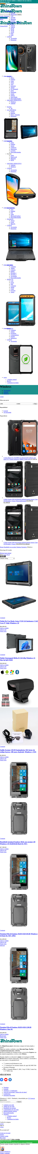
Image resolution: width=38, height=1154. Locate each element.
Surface (13, 95)
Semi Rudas (14, 97)
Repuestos (13, 40)
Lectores (13, 150)
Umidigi (13, 21)
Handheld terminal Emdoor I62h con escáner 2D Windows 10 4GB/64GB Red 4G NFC (17, 843)
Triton (12, 82)
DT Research (14, 89)
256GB (13, 25)
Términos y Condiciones (10, 1090)
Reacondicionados (16, 22)
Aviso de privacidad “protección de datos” (15, 1092)
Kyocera (13, 290)
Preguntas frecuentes (9, 1095)
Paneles (13, 336)
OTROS (9, 36)
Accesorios (14, 38)
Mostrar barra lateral (5, 553)
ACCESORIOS (11, 110)
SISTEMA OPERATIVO (14, 100)
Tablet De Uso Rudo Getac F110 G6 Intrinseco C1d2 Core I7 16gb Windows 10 (19, 622)
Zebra (12, 90)
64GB (12, 29)
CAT (12, 16)
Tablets (13, 268)
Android (13, 103)
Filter (35, 404)
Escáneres (13, 333)
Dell (12, 212)
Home (2, 547)
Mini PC (13, 224)
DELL (12, 78)
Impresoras (14, 149)
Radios (12, 271)
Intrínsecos (14, 338)
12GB (12, 32)
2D (11, 108)
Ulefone (13, 13)
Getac (12, 81)
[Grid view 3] (3, 556)
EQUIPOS (10, 265)
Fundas (13, 111)
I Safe (12, 289)
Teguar (12, 87)
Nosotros (6, 1087)
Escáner (9, 107)
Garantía (6, 1089)
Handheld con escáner (10, 547)
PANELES (10, 219)
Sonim (12, 94)
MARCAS (10, 279)
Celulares (13, 266)
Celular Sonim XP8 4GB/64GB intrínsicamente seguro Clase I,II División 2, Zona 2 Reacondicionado (21, 500)
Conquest (13, 286)
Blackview (14, 14)
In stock (6, 411)
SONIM (13, 17)
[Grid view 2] (1, 556)
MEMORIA (10, 24)
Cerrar (2, 396)
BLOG (9, 381)
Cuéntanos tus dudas (13, 382)
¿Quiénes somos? (12, 379)
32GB (12, 30)
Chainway (13, 147)
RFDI (12, 160)
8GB (12, 33)
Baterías (13, 113)
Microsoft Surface (16, 216)
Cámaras (13, 270)
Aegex (12, 292)
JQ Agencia (31, 1098)
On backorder (7, 412)
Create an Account (5, 1133)
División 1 (13, 273)
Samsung (13, 86)
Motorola (13, 19)
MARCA (9, 11)
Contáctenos (7, 1094)
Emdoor (13, 79)
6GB (12, 35)
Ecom (12, 222)
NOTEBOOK (11, 208)
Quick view (3, 631)
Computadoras (15, 335)
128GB (13, 27)
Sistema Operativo (22, 547)
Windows (13, 102)
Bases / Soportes (15, 114)
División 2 (13, 274)
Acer (12, 84)
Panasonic (13, 92)
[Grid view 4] (5, 556)
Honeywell (14, 157)
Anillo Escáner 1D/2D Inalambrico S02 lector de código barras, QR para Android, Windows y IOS (18, 751)
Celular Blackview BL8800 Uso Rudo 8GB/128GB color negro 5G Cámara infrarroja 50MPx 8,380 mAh (20, 458)
